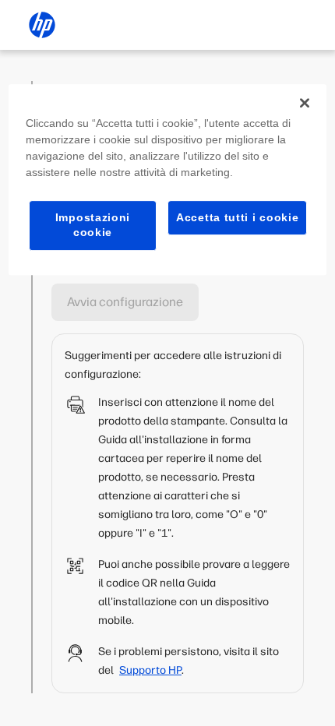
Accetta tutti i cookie (237, 217)
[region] (168, 179)
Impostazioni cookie (92, 225)
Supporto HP (150, 670)
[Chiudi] (304, 103)
